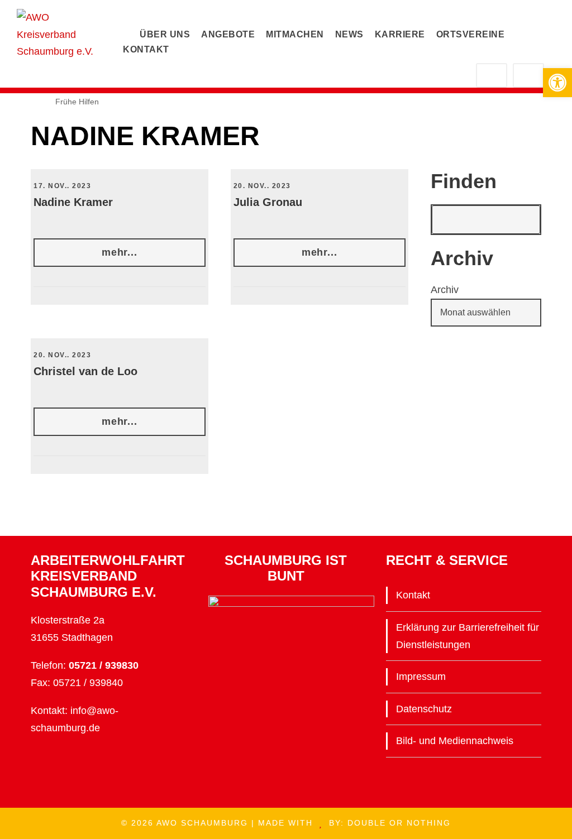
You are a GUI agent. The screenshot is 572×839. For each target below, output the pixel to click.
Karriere (400, 34)
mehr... (119, 252)
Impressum (421, 676)
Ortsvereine (470, 34)
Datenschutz (424, 709)
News (349, 34)
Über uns (165, 34)
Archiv (445, 289)
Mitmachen (295, 34)
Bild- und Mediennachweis (454, 740)
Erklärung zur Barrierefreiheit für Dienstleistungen (467, 636)
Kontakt (146, 49)
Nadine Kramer (73, 202)
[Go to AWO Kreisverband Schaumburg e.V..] (16, 101)
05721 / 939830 (104, 665)
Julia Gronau (267, 202)
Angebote (228, 34)
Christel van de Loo (85, 371)
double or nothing (399, 822)
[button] (557, 82)
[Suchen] (526, 219)
